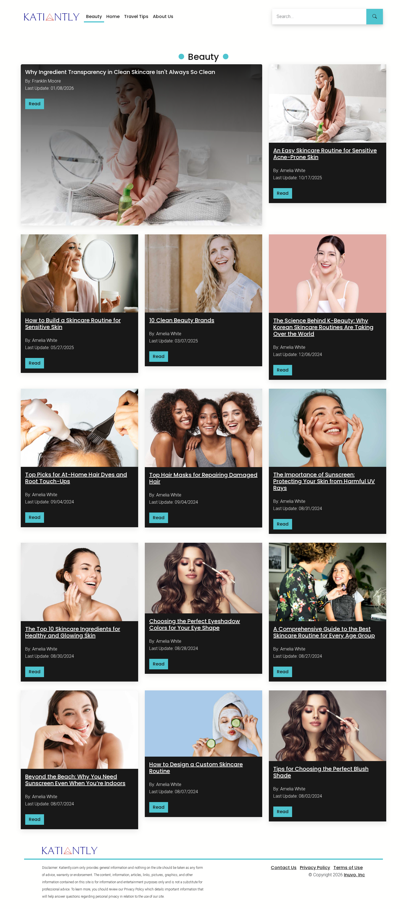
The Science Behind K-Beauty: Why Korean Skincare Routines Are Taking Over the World (323, 327)
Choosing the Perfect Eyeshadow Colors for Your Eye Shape (194, 624)
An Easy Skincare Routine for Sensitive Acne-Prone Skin (325, 154)
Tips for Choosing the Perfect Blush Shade (321, 772)
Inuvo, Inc (354, 875)
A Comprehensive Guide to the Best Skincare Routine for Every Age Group (324, 632)
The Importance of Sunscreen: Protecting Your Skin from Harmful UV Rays (324, 481)
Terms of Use (348, 867)
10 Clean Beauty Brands (181, 320)
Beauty (94, 16)
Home (113, 16)
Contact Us (284, 867)
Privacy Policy (315, 867)
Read (34, 104)
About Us (163, 16)
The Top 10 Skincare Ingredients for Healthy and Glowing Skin (72, 632)
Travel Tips (136, 16)
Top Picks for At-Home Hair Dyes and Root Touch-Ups (76, 478)
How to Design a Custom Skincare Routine (196, 768)
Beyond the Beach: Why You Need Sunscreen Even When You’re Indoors (75, 780)
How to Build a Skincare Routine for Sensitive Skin (73, 323)
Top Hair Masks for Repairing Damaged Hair (203, 478)
